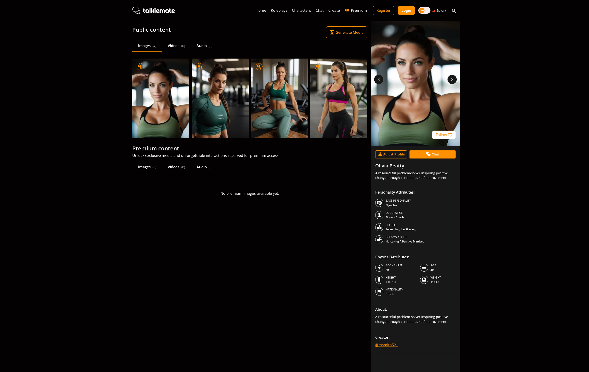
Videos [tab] (176, 45)
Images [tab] (147, 45)
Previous (378, 79)
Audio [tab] (204, 45)
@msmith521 (386, 344)
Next (452, 79)
